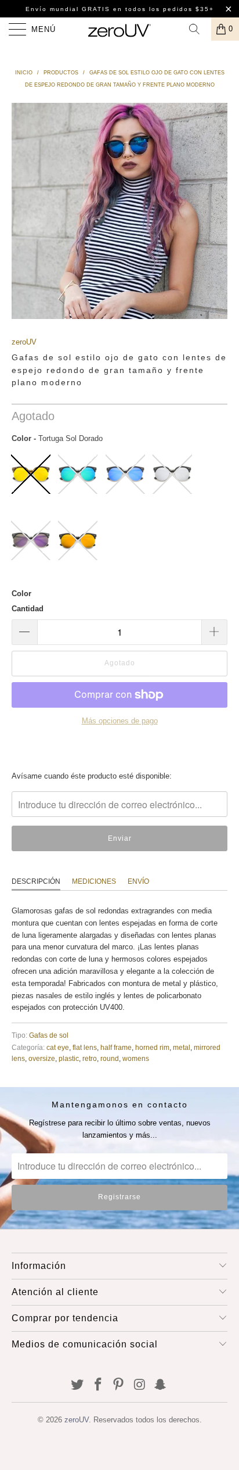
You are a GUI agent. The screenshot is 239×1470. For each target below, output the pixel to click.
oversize (41, 1058)
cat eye (57, 1047)
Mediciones (94, 881)
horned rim (152, 1047)
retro (89, 1058)
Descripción (36, 881)
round (109, 1058)
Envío (138, 881)
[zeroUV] (119, 29)
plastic (69, 1058)
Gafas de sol (48, 1035)
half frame (116, 1047)
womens (135, 1058)
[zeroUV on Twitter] (77, 1385)
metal (181, 1047)
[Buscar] (198, 29)
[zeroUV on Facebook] (98, 1385)
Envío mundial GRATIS (68, 9)
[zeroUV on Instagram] (140, 1385)
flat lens (85, 1047)
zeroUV (24, 342)
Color (21, 593)
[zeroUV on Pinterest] (119, 1385)
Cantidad (28, 608)
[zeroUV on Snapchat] (160, 1385)
